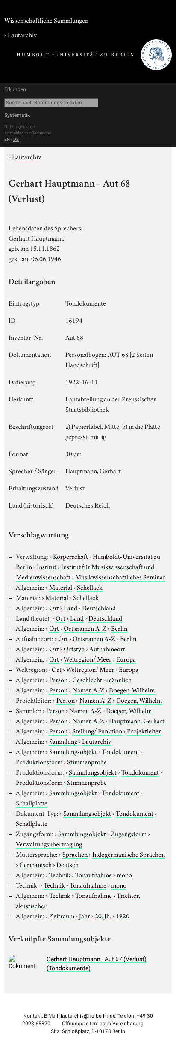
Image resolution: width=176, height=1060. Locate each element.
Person (58, 679)
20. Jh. (103, 915)
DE (16, 139)
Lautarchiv (22, 34)
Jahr (84, 915)
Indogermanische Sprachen (128, 853)
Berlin (119, 627)
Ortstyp (74, 648)
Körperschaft (70, 556)
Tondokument (120, 751)
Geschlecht (87, 679)
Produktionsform (39, 761)
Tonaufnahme (93, 874)
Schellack (90, 586)
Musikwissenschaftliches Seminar (120, 576)
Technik (59, 874)
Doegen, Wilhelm (132, 689)
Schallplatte (31, 802)
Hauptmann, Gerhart (136, 720)
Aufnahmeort (107, 648)
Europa (126, 658)
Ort (54, 607)
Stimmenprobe (87, 761)
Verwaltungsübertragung (49, 843)
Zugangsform (129, 833)
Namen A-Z (88, 689)
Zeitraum (61, 915)
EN (7, 139)
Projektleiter (144, 730)
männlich (119, 679)
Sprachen (75, 853)
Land (70, 607)
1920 (122, 915)
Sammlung (63, 740)
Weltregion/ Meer (87, 658)
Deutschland (99, 607)
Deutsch (67, 864)
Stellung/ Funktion (97, 730)
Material (60, 586)
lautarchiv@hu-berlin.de (88, 1016)
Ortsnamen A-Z (85, 627)
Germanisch (35, 864)
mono (124, 874)
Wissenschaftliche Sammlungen (46, 19)
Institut (46, 566)
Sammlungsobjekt (73, 751)
